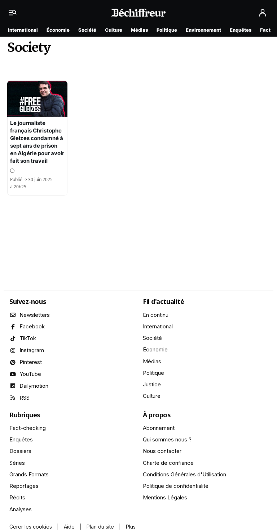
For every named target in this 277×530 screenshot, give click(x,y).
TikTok (27, 338)
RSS (24, 397)
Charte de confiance (168, 462)
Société (87, 30)
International (23, 30)
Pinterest (30, 362)
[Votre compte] (262, 12)
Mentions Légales (165, 497)
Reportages (24, 485)
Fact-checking (27, 428)
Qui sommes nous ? (167, 439)
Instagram (31, 350)
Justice (152, 384)
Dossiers (20, 451)
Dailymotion (33, 385)
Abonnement (159, 428)
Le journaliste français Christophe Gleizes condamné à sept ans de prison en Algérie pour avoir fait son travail (37, 142)
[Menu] (14, 13)
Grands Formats (29, 474)
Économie (58, 30)
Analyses (20, 509)
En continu (155, 314)
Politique (167, 30)
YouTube (30, 373)
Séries (17, 462)
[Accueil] (138, 12)
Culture (113, 30)
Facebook (32, 326)
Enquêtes (240, 30)
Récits (17, 497)
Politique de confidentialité (175, 485)
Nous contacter (162, 451)
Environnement (203, 30)
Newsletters (34, 314)
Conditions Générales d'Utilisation (184, 474)
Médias (139, 30)
